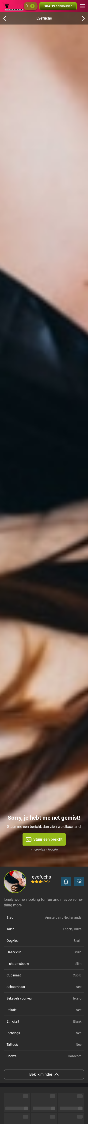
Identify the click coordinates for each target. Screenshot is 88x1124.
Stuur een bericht (47, 839)
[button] (66, 881)
